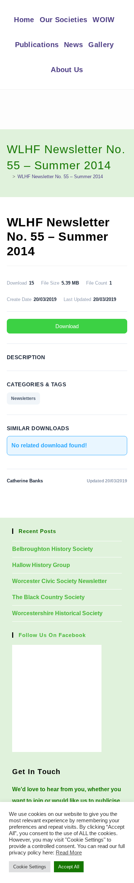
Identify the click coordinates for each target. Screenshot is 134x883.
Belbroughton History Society (52, 549)
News (73, 45)
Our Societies (64, 20)
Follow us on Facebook (52, 635)
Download (67, 326)
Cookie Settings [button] (29, 866)
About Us (67, 70)
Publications (37, 45)
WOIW (103, 20)
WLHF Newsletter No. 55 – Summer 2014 (60, 176)
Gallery (101, 45)
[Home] (8, 176)
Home (24, 20)
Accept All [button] (68, 866)
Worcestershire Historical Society (57, 613)
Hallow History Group (41, 565)
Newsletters (23, 398)
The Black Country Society (48, 597)
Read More (69, 853)
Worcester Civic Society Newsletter (59, 581)
